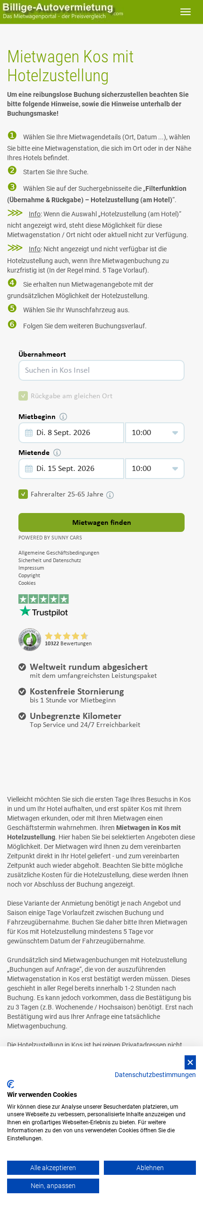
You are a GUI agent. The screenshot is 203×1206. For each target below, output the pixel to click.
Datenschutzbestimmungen (155, 1074)
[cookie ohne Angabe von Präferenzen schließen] (190, 1062)
